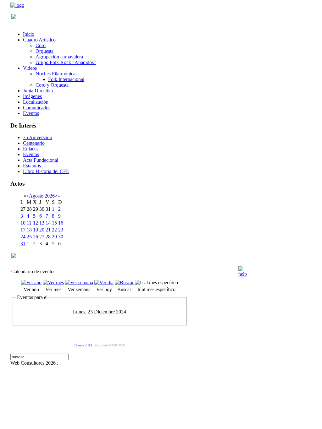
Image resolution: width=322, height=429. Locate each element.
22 (54, 229)
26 (35, 236)
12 (35, 222)
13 (41, 222)
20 (41, 229)
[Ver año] (31, 282)
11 (29, 222)
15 (54, 222)
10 (22, 222)
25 (29, 236)
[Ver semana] (79, 282)
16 (60, 222)
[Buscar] (124, 282)
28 (48, 236)
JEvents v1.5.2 (83, 345)
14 (48, 222)
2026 (50, 195)
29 (54, 236)
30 (60, 236)
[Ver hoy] (104, 282)
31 (22, 243)
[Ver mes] (53, 282)
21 (48, 229)
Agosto (36, 195)
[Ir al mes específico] (156, 282)
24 (22, 236)
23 (60, 229)
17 (22, 229)
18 (29, 229)
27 (41, 236)
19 (35, 229)
